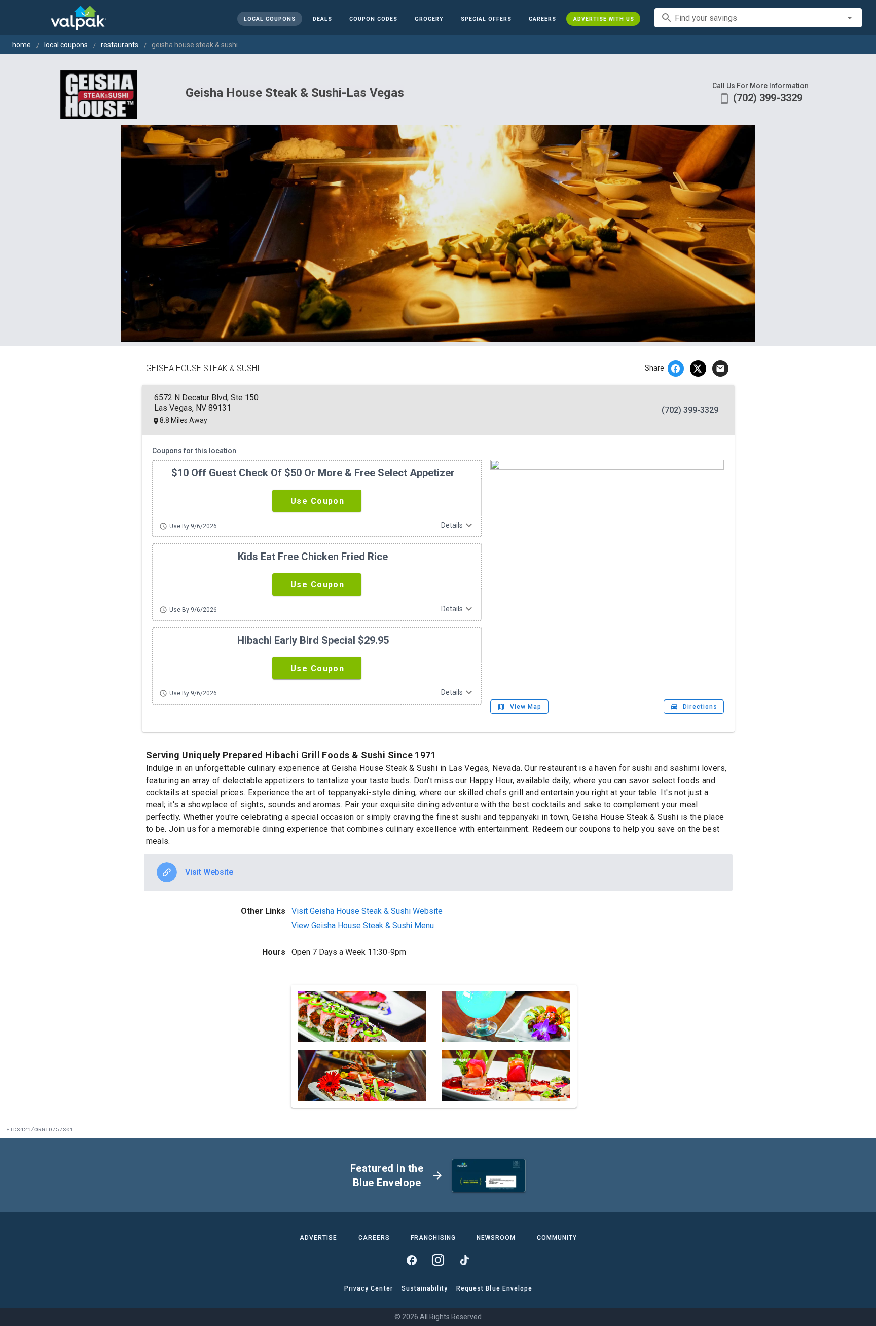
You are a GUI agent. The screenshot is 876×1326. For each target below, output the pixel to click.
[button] (486, 19)
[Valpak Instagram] (438, 1260)
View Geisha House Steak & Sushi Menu (362, 925)
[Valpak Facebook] (412, 1260)
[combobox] (758, 17)
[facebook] (676, 368)
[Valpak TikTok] (464, 1260)
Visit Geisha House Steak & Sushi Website (367, 911)
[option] (438, 872)
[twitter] (698, 368)
